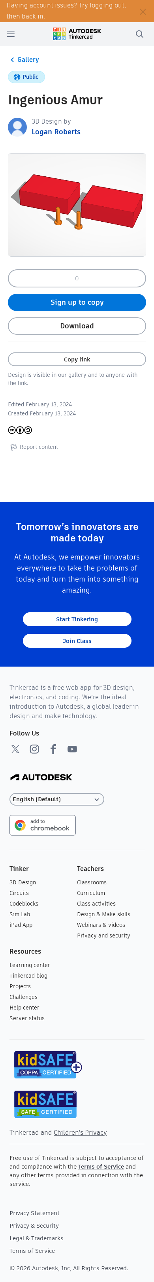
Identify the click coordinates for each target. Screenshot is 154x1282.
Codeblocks (23, 904)
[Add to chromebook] (42, 824)
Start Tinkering (77, 619)
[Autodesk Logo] (41, 778)
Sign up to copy (77, 302)
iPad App (20, 925)
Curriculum (91, 893)
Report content (39, 447)
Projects (20, 986)
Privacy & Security (34, 1225)
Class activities (96, 904)
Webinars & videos (101, 925)
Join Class (77, 641)
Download (77, 326)
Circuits (19, 893)
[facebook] (53, 749)
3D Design (22, 882)
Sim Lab (19, 914)
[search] (139, 34)
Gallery (28, 59)
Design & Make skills (103, 914)
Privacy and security (103, 935)
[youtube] (72, 749)
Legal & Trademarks (36, 1238)
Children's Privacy (80, 1132)
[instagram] (34, 749)
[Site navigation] (11, 34)
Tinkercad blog (28, 976)
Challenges (23, 997)
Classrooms (92, 882)
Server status (27, 1018)
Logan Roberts (56, 132)
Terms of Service (101, 1166)
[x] (15, 749)
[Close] (143, 11)
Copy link (77, 359)
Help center (24, 1008)
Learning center (29, 965)
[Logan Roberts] (17, 127)
